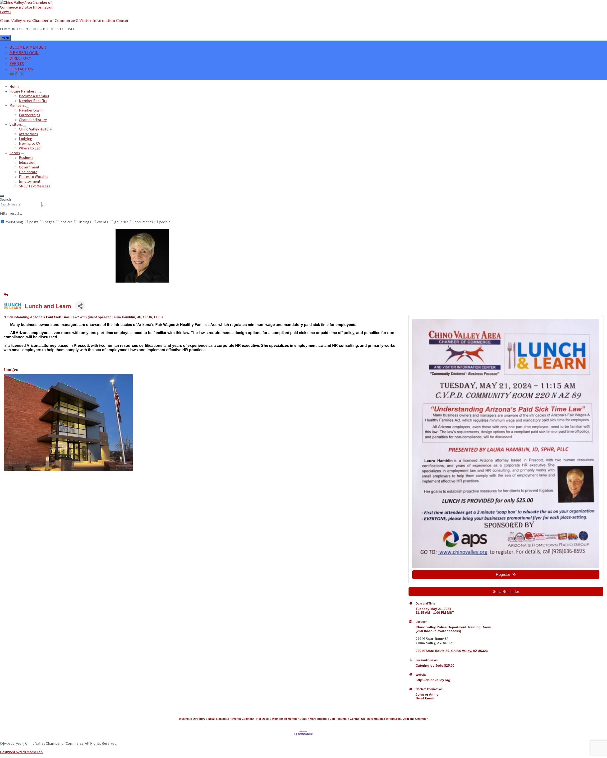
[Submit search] (44, 205)
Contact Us (357, 719)
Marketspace (318, 719)
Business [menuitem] (26, 157)
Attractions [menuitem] (28, 133)
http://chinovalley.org (433, 680)
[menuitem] (27, 74)
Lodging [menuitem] (25, 138)
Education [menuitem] (27, 162)
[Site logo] (29, 11)
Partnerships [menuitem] (29, 114)
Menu (5, 38)
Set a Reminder (506, 592)
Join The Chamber (415, 719)
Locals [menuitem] (14, 152)
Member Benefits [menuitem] (33, 100)
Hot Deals (263, 719)
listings (85, 221)
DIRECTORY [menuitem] (20, 58)
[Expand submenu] (39, 92)
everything (14, 221)
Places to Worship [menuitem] (33, 176)
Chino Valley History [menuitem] (35, 129)
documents (144, 221)
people (164, 221)
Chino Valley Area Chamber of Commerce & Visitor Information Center (64, 20)
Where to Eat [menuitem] (29, 148)
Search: (6, 199)
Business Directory (192, 719)
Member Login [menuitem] (30, 110)
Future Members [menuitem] (22, 91)
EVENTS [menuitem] (16, 63)
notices (66, 221)
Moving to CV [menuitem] (29, 143)
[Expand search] (2, 196)
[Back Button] (6, 295)
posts (33, 221)
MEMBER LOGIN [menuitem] (24, 52)
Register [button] (503, 574)
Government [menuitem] (29, 167)
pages (49, 221)
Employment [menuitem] (30, 181)
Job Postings (338, 719)
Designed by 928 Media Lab (21, 751)
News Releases (218, 719)
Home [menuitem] (14, 86)
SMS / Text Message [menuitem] (35, 186)
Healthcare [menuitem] (28, 171)
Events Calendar (242, 719)
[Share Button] (80, 306)
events (103, 221)
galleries (121, 221)
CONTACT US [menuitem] (21, 69)
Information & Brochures (384, 719)
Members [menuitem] (17, 105)
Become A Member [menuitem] (34, 95)
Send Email (425, 698)
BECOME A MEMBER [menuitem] (27, 47)
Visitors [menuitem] (15, 124)
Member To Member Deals (289, 719)
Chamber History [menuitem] (33, 119)
